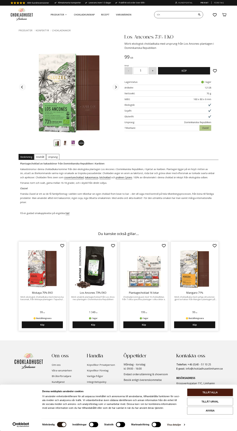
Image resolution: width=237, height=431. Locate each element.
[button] (215, 15)
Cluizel (205, 127)
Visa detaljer (174, 424)
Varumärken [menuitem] (123, 14)
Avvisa (210, 410)
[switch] (93, 424)
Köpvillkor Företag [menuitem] (98, 370)
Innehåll (40, 156)
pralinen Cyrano (124, 177)
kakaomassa (91, 177)
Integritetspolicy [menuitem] (96, 381)
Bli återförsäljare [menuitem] (61, 376)
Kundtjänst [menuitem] (58, 381)
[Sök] (199, 14)
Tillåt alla (210, 392)
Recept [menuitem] (105, 14)
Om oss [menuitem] (56, 364)
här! (67, 213)
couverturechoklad (74, 177)
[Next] (115, 87)
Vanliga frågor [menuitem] (95, 376)
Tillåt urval (210, 401)
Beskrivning (26, 156)
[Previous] (22, 87)
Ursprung (53, 156)
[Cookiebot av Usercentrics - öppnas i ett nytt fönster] (21, 424)
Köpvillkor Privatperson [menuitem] (101, 364)
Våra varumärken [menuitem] (62, 370)
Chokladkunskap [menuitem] (84, 14)
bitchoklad (105, 177)
